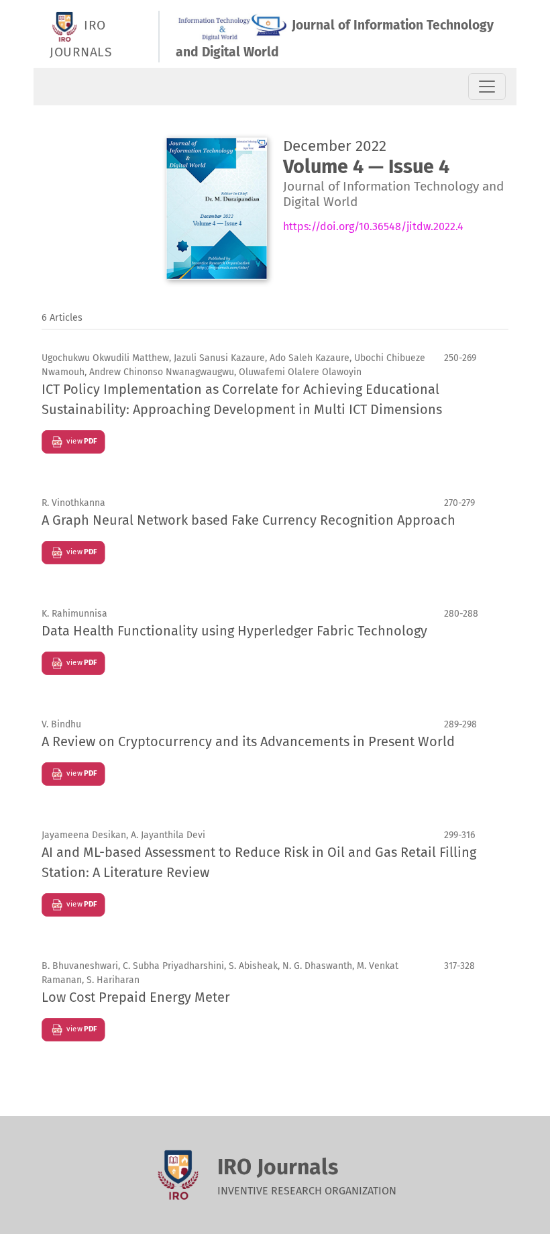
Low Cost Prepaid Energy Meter (136, 997)
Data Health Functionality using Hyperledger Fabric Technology (234, 631)
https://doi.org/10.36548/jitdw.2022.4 (373, 226)
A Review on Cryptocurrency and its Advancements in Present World (248, 741)
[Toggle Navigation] (487, 86)
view (80, 441)
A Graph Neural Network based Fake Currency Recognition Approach (248, 520)
